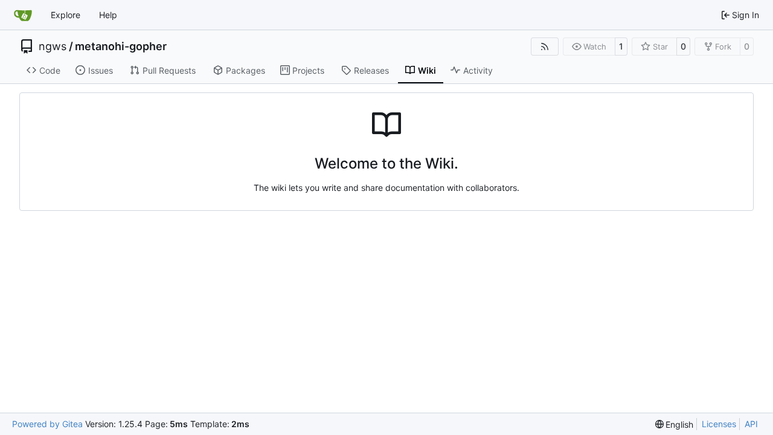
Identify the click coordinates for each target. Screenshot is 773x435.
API (751, 424)
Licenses (719, 424)
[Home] (23, 15)
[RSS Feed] (545, 46)
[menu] (674, 424)
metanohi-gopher (121, 46)
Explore (65, 15)
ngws (52, 46)
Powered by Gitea (47, 424)
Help (108, 15)
